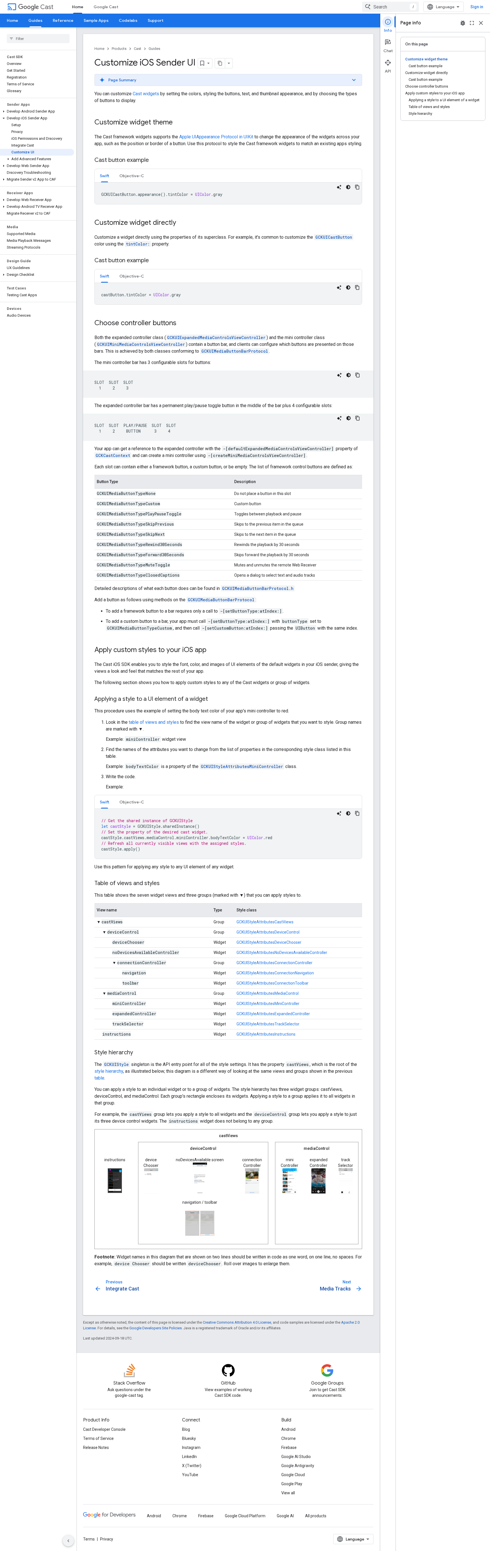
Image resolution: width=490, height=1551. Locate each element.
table (99, 1078)
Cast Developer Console (104, 1429)
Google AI (285, 1516)
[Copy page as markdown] (220, 63)
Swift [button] (104, 175)
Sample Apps (96, 20)
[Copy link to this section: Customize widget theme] (178, 122)
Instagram (191, 1447)
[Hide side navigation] (68, 1540)
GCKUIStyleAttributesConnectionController (274, 962)
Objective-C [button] (131, 175)
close (481, 23)
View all (288, 1493)
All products (315, 1516)
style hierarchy (108, 1071)
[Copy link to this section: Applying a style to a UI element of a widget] (213, 699)
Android (288, 1429)
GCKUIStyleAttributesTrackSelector (267, 1024)
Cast (46, 7)
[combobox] (390, 7)
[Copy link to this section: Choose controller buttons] (182, 323)
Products (119, 48)
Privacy (106, 1539)
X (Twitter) (191, 1465)
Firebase (289, 1447)
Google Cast (106, 6)
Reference (63, 20)
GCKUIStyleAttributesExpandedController (273, 1014)
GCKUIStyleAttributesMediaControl (267, 993)
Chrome (288, 1438)
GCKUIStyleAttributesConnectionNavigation (275, 973)
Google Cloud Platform (245, 1516)
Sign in (476, 7)
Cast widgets (146, 93)
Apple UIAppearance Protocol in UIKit (216, 136)
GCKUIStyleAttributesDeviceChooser (268, 942)
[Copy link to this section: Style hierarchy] (138, 1052)
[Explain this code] (339, 187)
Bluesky (189, 1438)
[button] (37, 111)
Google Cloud (293, 1474)
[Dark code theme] (348, 187)
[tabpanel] (228, 193)
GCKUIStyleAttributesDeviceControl (267, 932)
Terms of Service (98, 1438)
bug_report (462, 23)
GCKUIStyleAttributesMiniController (267, 1003)
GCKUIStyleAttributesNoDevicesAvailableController (281, 952)
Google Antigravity (297, 1465)
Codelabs (128, 20)
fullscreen (471, 23)
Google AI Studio (296, 1456)
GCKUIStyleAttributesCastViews (264, 922)
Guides (35, 20)
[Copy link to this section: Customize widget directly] (181, 223)
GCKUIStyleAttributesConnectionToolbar (272, 983)
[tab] (104, 175)
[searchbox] (38, 38)
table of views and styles (154, 722)
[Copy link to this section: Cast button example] (154, 160)
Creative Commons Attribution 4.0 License (237, 1322)
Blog (186, 1429)
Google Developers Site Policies (155, 1328)
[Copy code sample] (357, 187)
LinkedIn (189, 1456)
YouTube (190, 1474)
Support (155, 20)
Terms (89, 1539)
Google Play (291, 1484)
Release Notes (96, 1447)
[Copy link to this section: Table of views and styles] (165, 883)
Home (77, 6)
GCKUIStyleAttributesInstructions (265, 1034)
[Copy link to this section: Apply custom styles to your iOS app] (212, 650)
